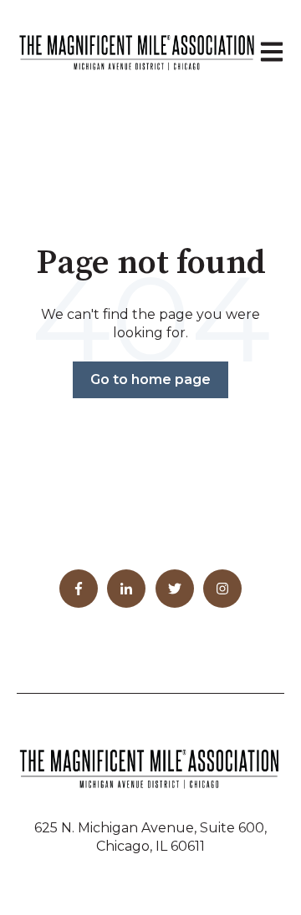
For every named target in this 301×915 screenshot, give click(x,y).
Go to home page (150, 379)
